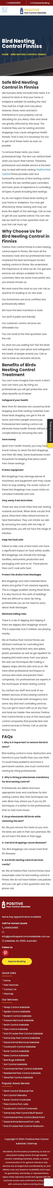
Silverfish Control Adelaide (18, 1077)
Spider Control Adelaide (17, 1011)
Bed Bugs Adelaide (14, 1059)
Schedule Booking (40, 3)
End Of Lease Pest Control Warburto (24, 1126)
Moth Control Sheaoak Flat (18, 1090)
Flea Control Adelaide (16, 1029)
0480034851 (14, 3)
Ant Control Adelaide (15, 1064)
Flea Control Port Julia (16, 1104)
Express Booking (16, 961)
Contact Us (10, 989)
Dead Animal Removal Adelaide (21, 1042)
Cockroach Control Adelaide (20, 1046)
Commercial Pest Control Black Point (24, 1117)
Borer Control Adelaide (16, 1051)
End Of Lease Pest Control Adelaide (23, 1033)
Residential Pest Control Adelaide (22, 1073)
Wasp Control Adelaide (17, 1007)
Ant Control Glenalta (15, 1095)
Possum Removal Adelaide (19, 1020)
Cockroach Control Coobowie (20, 1108)
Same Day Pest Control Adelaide (22, 1038)
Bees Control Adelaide (16, 1055)
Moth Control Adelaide (16, 1024)
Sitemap (8, 993)
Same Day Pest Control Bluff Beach (23, 1112)
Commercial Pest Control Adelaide (23, 1068)
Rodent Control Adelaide (17, 1016)
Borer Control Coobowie (17, 1099)
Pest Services (11, 985)
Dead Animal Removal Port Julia (21, 1121)
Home (7, 980)
